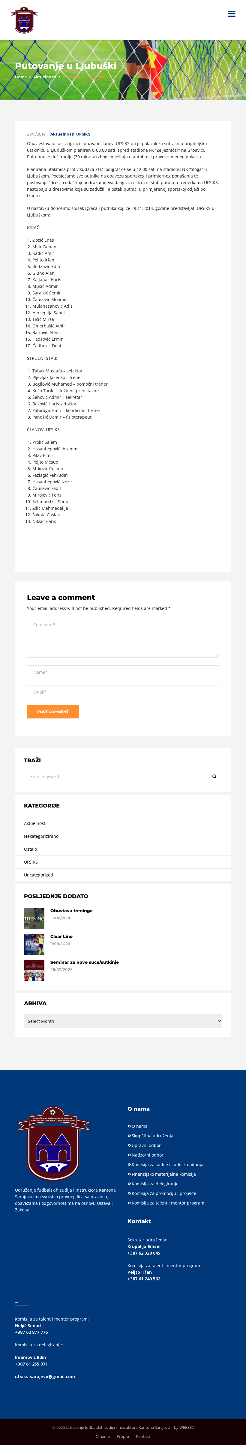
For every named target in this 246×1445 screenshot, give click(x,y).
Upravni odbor (146, 1145)
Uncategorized (38, 875)
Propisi (123, 1436)
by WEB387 (184, 1427)
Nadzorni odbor (148, 1155)
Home (21, 77)
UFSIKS (83, 134)
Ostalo (30, 849)
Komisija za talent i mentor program (168, 1203)
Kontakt (143, 1436)
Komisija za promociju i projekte (164, 1193)
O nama (140, 1126)
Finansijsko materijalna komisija (164, 1174)
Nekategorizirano (41, 836)
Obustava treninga (71, 910)
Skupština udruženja (152, 1136)
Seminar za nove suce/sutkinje (84, 962)
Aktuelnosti (44, 77)
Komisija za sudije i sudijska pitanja (167, 1164)
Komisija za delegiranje (155, 1184)
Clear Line (61, 936)
